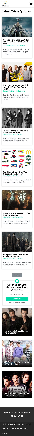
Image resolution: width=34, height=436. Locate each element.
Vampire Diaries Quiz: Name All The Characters (15, 256)
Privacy (25, 429)
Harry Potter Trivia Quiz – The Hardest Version (16, 214)
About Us (5, 429)
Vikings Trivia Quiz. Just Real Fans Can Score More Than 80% (16, 42)
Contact (4, 433)
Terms (12, 429)
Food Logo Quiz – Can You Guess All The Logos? (15, 173)
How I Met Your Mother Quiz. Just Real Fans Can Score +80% (16, 87)
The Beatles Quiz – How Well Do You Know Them (16, 132)
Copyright (18, 429)
